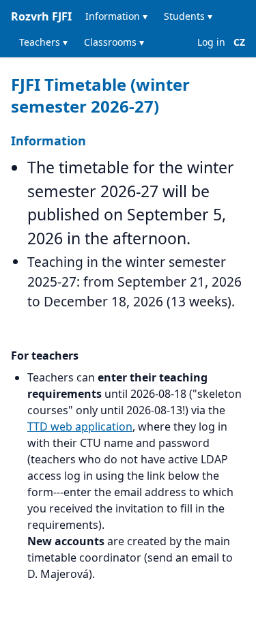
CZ (239, 41)
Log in (211, 41)
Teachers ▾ (43, 41)
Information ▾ (116, 16)
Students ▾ (188, 16)
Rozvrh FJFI (41, 16)
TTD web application (79, 426)
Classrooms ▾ (114, 41)
